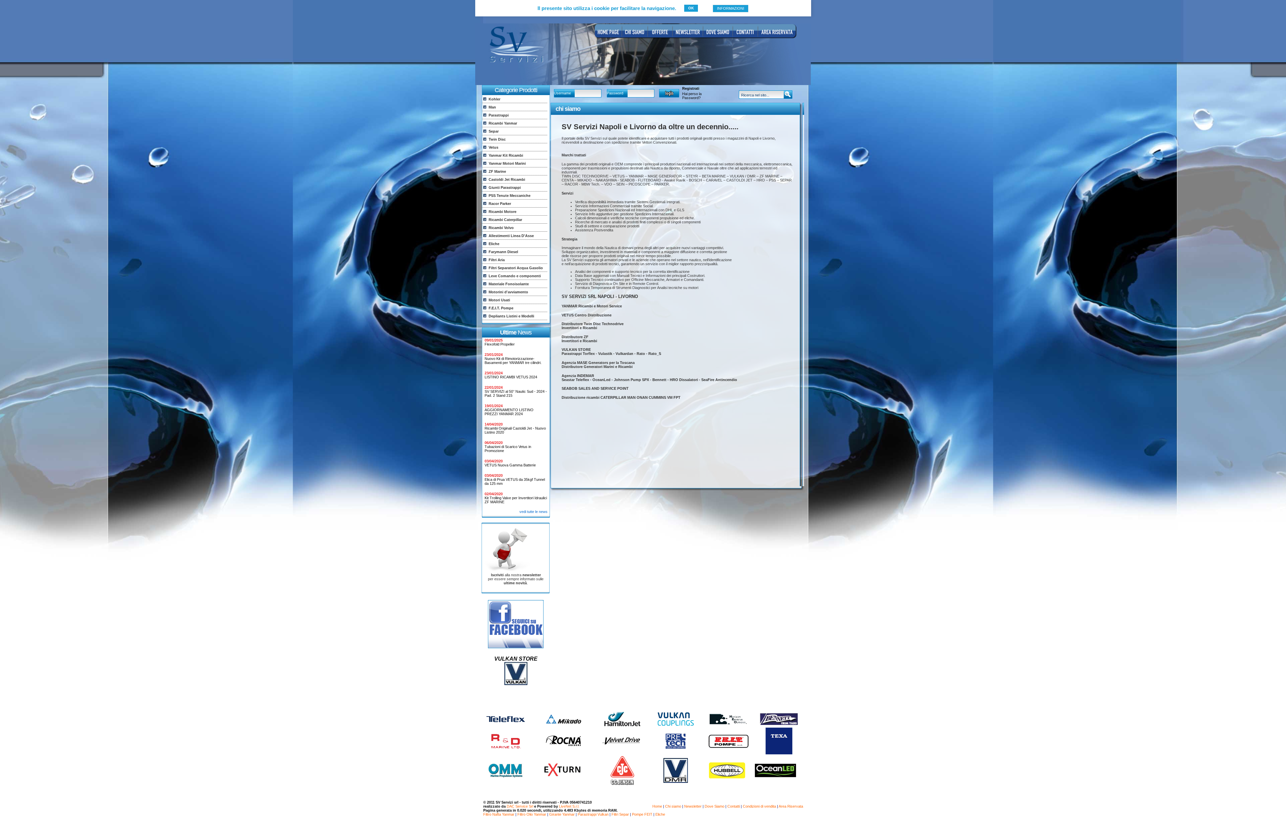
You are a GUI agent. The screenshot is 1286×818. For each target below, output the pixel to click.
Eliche (660, 814)
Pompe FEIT (642, 814)
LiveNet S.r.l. (569, 806)
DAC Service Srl (520, 806)
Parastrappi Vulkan (593, 814)
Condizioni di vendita (759, 806)
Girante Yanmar (562, 814)
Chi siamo (673, 806)
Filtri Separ (620, 814)
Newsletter (693, 806)
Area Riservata (791, 806)
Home (657, 806)
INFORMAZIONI (730, 8)
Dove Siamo (714, 806)
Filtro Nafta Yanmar (498, 814)
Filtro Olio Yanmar (531, 814)
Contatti (733, 806)
